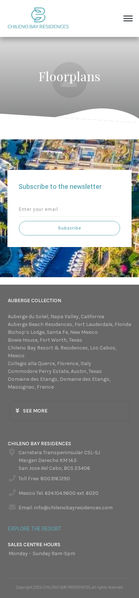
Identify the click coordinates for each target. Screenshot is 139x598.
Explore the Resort (35, 529)
